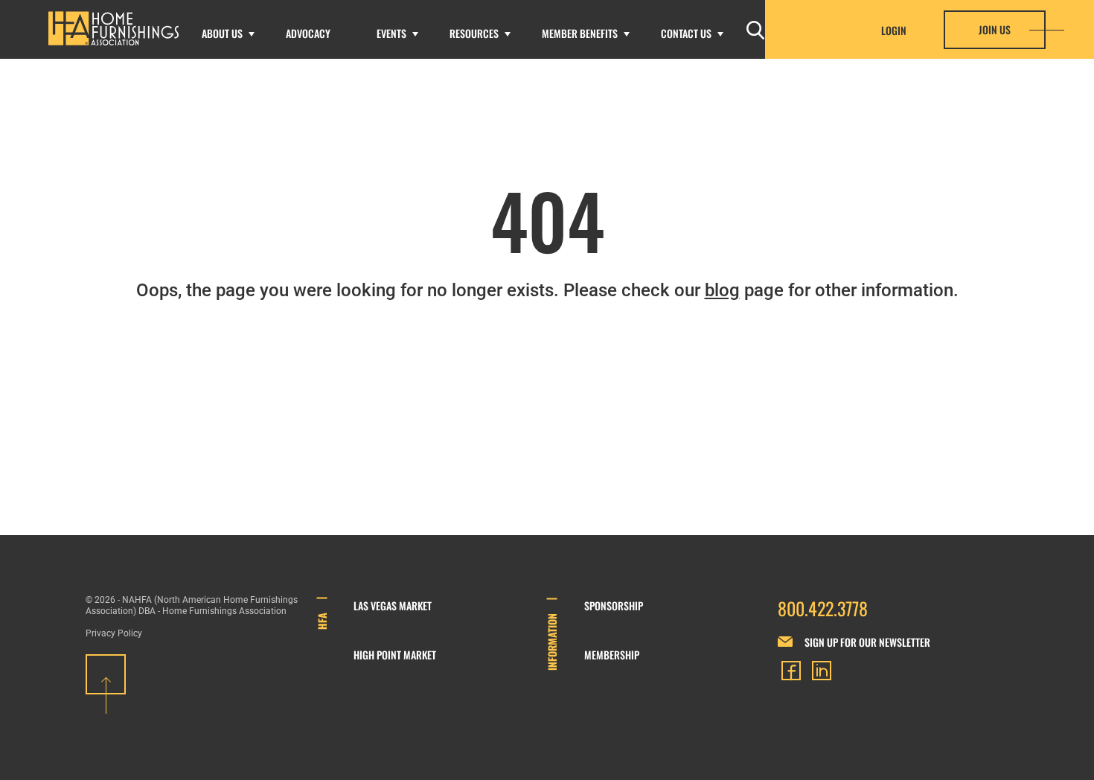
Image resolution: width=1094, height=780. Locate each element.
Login (893, 30)
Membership (611, 654)
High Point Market (395, 654)
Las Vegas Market (393, 605)
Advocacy (308, 33)
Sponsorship (613, 605)
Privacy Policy (114, 633)
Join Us (995, 29)
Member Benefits (580, 33)
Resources (474, 33)
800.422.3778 (823, 608)
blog (722, 290)
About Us (222, 33)
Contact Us (686, 33)
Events (391, 33)
